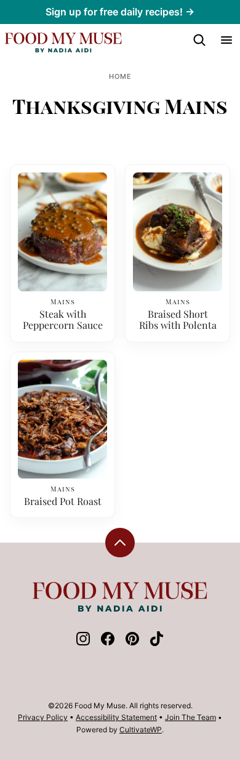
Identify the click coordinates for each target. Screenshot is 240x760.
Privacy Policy (43, 717)
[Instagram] (83, 642)
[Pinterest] (132, 642)
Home (120, 76)
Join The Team (190, 717)
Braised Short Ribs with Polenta (178, 320)
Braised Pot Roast (63, 501)
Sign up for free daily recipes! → (120, 12)
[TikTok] (157, 642)
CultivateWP (140, 729)
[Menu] (226, 40)
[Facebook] (107, 642)
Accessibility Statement (116, 717)
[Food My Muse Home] (63, 42)
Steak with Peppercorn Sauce (63, 320)
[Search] (199, 40)
